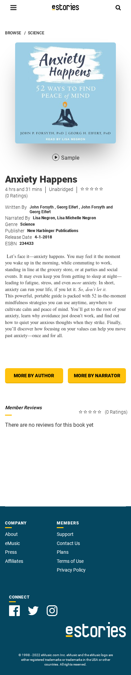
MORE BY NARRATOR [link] (97, 375)
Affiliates (14, 561)
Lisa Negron (44, 218)
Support (65, 534)
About (11, 534)
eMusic (12, 543)
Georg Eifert (68, 207)
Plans (63, 552)
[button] (13, 7)
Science (27, 224)
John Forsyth (43, 207)
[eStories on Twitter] (33, 610)
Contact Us (68, 543)
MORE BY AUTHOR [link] (34, 375)
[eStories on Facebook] (14, 610)
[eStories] (65, 6)
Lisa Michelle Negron (76, 218)
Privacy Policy (71, 570)
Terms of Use (70, 561)
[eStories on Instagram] (52, 610)
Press (11, 552)
